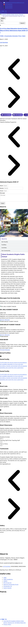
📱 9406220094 (7, 7)
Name (2, 185)
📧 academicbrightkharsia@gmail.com (13, 2)
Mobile (2, 188)
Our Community (6, 250)
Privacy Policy (7, 624)
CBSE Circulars (18, 114)
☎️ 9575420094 (7, 4)
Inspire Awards (7, 588)
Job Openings (4, 42)
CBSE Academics (8, 579)
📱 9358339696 (7, 6)
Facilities (4, 244)
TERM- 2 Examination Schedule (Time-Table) (12, 36)
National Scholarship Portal (10, 584)
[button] (14, 69)
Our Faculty (5, 241)
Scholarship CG (7, 586)
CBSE (4, 577)
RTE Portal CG (7, 582)
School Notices (7, 114)
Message (2, 193)
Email (1, 191)
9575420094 (6, 566)
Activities (4, 247)
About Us (4, 239)
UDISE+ (5, 581)
